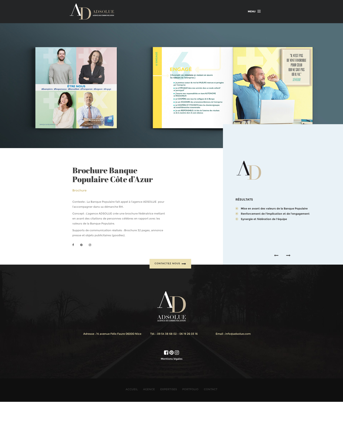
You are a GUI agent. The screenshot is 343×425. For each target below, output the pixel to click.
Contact (210, 389)
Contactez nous (168, 263)
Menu (252, 11)
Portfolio (190, 389)
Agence (149, 389)
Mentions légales (171, 358)
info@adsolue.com (238, 333)
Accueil (132, 389)
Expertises (168, 389)
